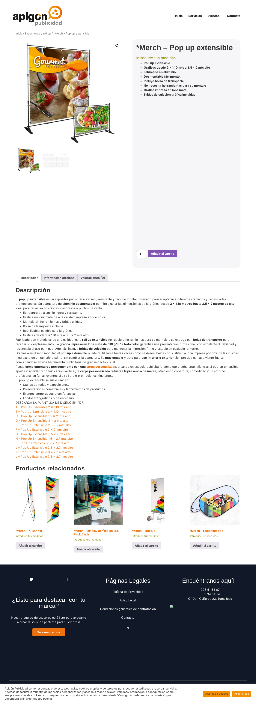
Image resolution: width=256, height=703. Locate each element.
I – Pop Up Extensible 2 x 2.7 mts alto (43, 443)
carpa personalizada (101, 366)
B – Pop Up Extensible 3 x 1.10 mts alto (43, 411)
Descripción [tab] (29, 278)
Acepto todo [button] (241, 693)
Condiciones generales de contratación (128, 609)
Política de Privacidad (127, 592)
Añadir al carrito (162, 253)
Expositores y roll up (38, 33)
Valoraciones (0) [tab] (93, 278)
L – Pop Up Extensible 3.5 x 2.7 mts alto (44, 456)
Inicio (179, 16)
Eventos (213, 16)
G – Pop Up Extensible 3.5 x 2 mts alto (43, 434)
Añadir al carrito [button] (30, 545)
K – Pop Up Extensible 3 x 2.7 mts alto (43, 452)
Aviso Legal (128, 600)
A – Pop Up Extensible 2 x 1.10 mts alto (43, 407)
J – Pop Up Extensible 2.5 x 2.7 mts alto (44, 447)
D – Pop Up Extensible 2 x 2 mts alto (42, 420)
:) (128, 628)
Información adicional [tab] (59, 278)
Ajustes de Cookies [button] (216, 693)
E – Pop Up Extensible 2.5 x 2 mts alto (43, 425)
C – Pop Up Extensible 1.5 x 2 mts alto (43, 416)
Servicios (195, 16)
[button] (214, 15)
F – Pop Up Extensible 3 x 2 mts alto (42, 429)
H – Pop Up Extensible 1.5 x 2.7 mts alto (44, 438)
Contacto (233, 16)
